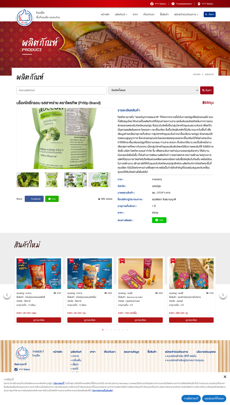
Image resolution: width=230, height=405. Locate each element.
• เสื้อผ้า (75, 364)
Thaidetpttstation (184, 4)
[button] (103, 330)
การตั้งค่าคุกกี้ (191, 398)
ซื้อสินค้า (164, 14)
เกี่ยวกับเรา (149, 14)
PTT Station (160, 4)
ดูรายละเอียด (38, 320)
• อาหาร (75, 356)
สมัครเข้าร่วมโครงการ (185, 14)
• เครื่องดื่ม (76, 360)
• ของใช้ (74, 369)
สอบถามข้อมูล (131, 352)
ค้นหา (211, 14)
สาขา (135, 14)
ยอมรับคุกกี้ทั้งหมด (214, 398)
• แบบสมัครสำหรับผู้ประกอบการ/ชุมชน (170, 360)
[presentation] (6, 294)
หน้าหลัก (105, 14)
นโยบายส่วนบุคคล (206, 352)
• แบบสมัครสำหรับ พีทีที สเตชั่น (170, 356)
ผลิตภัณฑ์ (120, 14)
